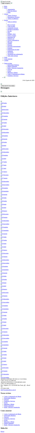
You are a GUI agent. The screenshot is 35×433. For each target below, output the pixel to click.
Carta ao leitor (11, 26)
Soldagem (10, 51)
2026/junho (4, 103)
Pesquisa (9, 45)
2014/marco (4, 289)
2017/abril (3, 168)
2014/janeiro (4, 296)
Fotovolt (9, 69)
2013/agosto (4, 312)
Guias (5, 57)
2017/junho (4, 162)
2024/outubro (4, 135)
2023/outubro (4, 155)
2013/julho (3, 315)
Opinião (9, 43)
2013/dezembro (5, 299)
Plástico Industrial (12, 66)
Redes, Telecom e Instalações (15, 68)
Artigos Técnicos (12, 15)
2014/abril (3, 286)
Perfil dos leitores (12, 11)
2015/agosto (4, 233)
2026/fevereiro (4, 109)
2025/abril (3, 126)
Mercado (9, 42)
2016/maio (3, 204)
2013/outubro (4, 305)
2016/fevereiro (4, 214)
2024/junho (4, 142)
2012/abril (3, 361)
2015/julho (3, 237)
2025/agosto (4, 119)
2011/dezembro (5, 374)
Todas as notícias (12, 21)
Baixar (2, 431)
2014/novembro (5, 263)
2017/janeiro (4, 178)
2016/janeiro (4, 217)
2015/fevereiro (4, 253)
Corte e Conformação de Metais (16, 74)
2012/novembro (5, 338)
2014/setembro (5, 269)
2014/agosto (4, 273)
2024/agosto (4, 139)
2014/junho (4, 279)
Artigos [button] (6, 14)
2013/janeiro (4, 331)
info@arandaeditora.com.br (8, 390)
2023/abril (3, 158)
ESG (8, 32)
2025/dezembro (5, 113)
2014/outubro (4, 266)
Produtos (9, 48)
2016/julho (3, 198)
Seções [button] (6, 20)
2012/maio (3, 358)
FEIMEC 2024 (11, 34)
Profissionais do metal (13, 49)
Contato (6, 60)
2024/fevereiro (4, 149)
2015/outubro (4, 227)
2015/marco (4, 250)
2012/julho (3, 351)
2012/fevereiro (4, 367)
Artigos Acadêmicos (12, 18)
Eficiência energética (13, 29)
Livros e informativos (13, 40)
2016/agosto (4, 194)
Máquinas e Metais (12, 72)
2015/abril (3, 247)
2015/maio (3, 243)
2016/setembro (5, 191)
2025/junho (4, 122)
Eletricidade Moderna (13, 65)
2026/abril (3, 106)
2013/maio (3, 322)
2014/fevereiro (4, 292)
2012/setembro (5, 345)
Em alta (9, 31)
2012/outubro (4, 341)
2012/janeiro (4, 371)
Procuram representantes (14, 46)
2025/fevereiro (4, 129)
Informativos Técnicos (13, 17)
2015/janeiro (4, 256)
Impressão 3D (11, 37)
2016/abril (3, 207)
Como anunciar (8, 59)
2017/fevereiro (4, 175)
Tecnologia (10, 52)
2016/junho (4, 201)
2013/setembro (5, 309)
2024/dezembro (5, 132)
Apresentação (11, 9)
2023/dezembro (5, 152)
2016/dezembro (5, 181)
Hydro (9, 71)
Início (5, 6)
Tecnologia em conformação (15, 54)
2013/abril (3, 325)
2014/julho (3, 276)
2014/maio (3, 282)
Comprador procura (12, 28)
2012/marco (4, 364)
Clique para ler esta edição (7, 85)
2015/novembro (5, 224)
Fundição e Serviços (12, 75)
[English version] (4, 77)
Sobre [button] (5, 8)
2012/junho (4, 354)
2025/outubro (4, 116)
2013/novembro (5, 302)
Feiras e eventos (11, 35)
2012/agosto (4, 348)
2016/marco (4, 211)
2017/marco (4, 171)
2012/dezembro (5, 335)
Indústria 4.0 (10, 38)
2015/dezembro (5, 220)
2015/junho (4, 240)
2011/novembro (5, 377)
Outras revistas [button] (8, 63)
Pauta (8, 12)
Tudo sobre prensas (12, 55)
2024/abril (3, 145)
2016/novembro (5, 184)
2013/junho (4, 318)
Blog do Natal (11, 25)
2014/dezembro (5, 260)
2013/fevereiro (4, 328)
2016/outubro (4, 188)
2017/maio (3, 165)
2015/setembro (5, 230)
